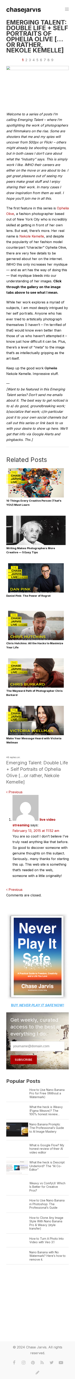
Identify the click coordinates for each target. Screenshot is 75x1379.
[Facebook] (14, 1363)
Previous (15, 792)
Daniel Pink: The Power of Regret (28, 595)
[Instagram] (23, 1363)
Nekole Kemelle (31, 236)
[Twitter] (52, 1363)
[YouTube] (61, 1363)
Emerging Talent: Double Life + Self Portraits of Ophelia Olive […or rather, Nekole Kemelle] (37, 36)
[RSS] (42, 1363)
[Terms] (37, 1372)
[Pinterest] (33, 1363)
